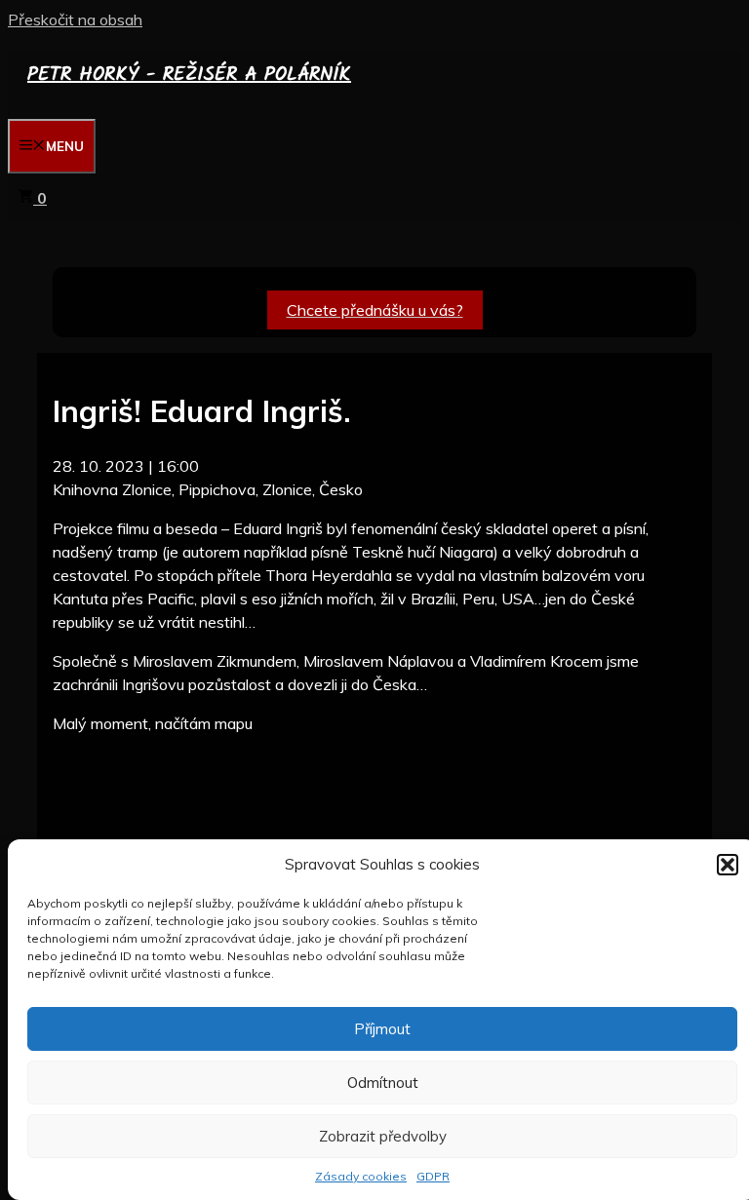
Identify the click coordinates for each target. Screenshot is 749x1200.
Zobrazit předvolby (383, 1136)
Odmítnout (382, 1082)
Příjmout (382, 1029)
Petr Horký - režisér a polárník (189, 75)
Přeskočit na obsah (75, 19)
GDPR (433, 1176)
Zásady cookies (361, 1176)
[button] (727, 864)
